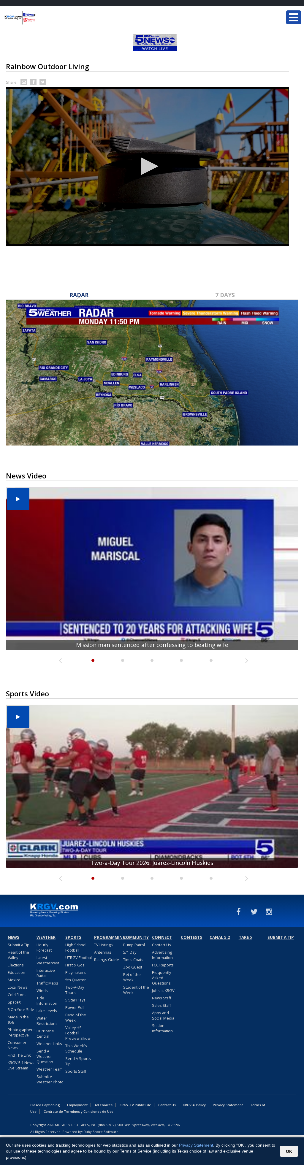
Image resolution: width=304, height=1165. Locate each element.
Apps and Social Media (163, 1015)
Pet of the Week (132, 977)
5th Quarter (75, 979)
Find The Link (19, 1055)
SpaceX (14, 1002)
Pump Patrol (134, 944)
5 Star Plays (75, 1000)
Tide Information (47, 1000)
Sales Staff (161, 1005)
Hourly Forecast (44, 947)
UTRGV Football (79, 957)
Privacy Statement (228, 1105)
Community (136, 937)
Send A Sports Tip (78, 1061)
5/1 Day (129, 952)
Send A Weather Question (45, 1056)
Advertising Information (162, 955)
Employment (77, 1105)
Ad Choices (104, 1105)
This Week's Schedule (76, 1048)
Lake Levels (47, 1010)
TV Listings (103, 944)
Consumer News (17, 1045)
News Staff (161, 998)
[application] (147, 166)
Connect (162, 937)
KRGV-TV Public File (135, 1105)
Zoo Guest (132, 967)
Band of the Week (75, 1017)
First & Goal (75, 965)
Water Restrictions (47, 1020)
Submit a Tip (18, 944)
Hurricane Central (45, 1033)
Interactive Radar (46, 973)
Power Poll (74, 1007)
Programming (107, 937)
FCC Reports (163, 965)
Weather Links (49, 1043)
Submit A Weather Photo (50, 1079)
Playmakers (75, 972)
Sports (73, 937)
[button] (147, 166)
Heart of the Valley (18, 955)
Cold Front (17, 994)
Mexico (14, 979)
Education (16, 972)
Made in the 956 (18, 1019)
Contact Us (161, 944)
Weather (46, 937)
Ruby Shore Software (101, 1131)
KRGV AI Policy (194, 1105)
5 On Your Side (21, 1009)
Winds (42, 990)
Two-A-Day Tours (74, 990)
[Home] (40, 17)
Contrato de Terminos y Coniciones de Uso (78, 1111)
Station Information (162, 1028)
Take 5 (245, 937)
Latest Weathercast (48, 960)
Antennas (102, 952)
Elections (16, 965)
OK (289, 1151)
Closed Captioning (45, 1105)
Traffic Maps (47, 983)
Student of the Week (136, 990)
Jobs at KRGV (163, 990)
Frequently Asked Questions (161, 978)
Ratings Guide (106, 959)
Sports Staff (75, 1071)
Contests (191, 937)
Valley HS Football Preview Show (78, 1033)
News (13, 937)
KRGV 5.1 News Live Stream (21, 1065)
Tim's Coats (133, 959)
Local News (18, 987)
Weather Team (50, 1069)
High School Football (75, 947)
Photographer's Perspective (22, 1032)
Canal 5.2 (220, 937)
